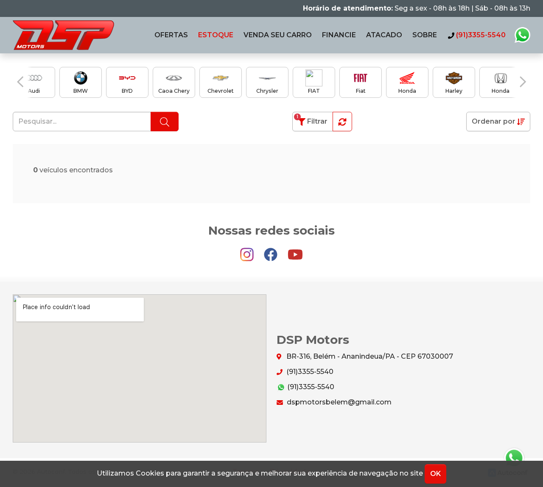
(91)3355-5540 (309, 372)
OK (435, 474)
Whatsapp (522, 35)
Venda (278, 35)
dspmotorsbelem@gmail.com (338, 402)
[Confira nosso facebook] (271, 251)
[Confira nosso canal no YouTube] (295, 251)
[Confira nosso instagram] (248, 251)
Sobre (424, 35)
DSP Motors (63, 35)
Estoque (215, 35)
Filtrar (312, 119)
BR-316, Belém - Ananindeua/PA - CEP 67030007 (369, 356)
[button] (20, 81)
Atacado (384, 35)
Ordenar (493, 121)
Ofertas (171, 35)
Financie (339, 35)
